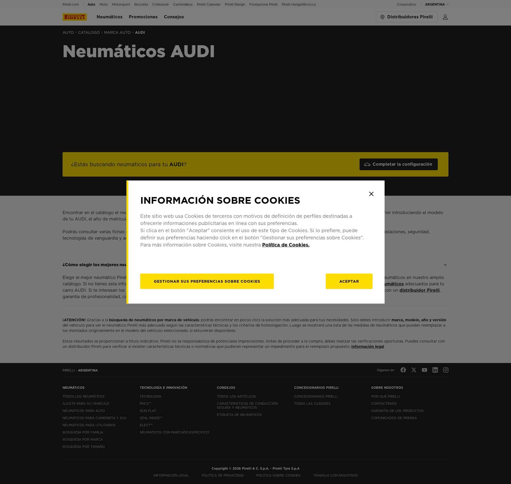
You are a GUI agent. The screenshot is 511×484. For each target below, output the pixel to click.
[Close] (371, 194)
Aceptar (349, 281)
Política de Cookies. (286, 244)
